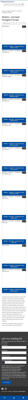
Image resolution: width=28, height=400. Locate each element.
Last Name (4, 350)
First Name (4, 345)
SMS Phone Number (7, 360)
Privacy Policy (4, 391)
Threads (8, 11)
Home (3, 11)
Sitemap (10, 391)
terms (7, 378)
